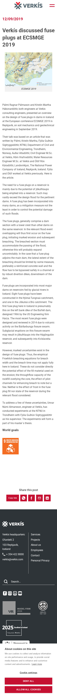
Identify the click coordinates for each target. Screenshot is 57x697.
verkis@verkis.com (12, 559)
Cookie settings (28, 672)
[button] (52, 5)
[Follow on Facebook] (5, 593)
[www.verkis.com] (28, 5)
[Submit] (5, 582)
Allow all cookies (28, 689)
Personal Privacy (40, 560)
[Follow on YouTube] (20, 593)
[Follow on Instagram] (10, 593)
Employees (37, 550)
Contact (35, 555)
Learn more (37, 664)
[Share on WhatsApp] (23, 498)
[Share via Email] (39, 498)
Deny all (28, 681)
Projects (35, 539)
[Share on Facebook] (31, 498)
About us (36, 544)
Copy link (12, 498)
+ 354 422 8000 (15, 554)
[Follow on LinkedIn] (15, 593)
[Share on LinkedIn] (47, 498)
